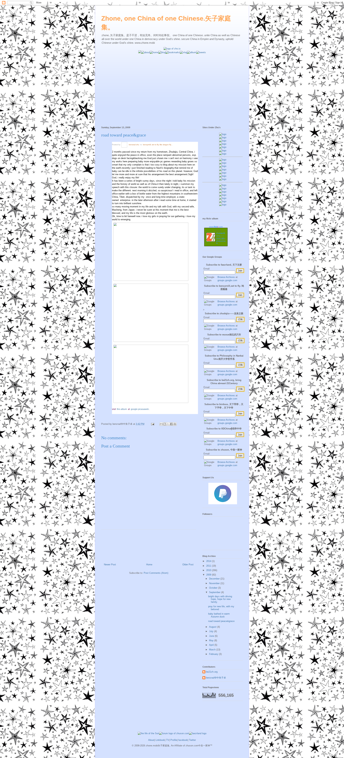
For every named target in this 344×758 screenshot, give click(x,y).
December (214, 578)
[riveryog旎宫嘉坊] (222, 153)
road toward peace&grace (123, 135)
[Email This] (161, 424)
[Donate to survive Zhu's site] (222, 503)
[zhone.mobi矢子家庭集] (222, 172)
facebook (183, 740)
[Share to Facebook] (171, 424)
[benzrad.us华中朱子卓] (222, 137)
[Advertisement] (172, 79)
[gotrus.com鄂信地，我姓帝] (222, 159)
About (151, 740)
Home (149, 564)
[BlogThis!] (164, 424)
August (213, 626)
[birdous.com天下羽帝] (222, 179)
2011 (209, 565)
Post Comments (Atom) (156, 573)
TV (167, 740)
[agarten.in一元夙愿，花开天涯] (222, 150)
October (213, 587)
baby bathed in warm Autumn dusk (219, 615)
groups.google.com (227, 280)
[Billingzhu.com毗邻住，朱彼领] (222, 163)
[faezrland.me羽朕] (222, 144)
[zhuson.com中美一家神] (222, 166)
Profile (173, 740)
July (211, 631)
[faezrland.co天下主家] (222, 188)
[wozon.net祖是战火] (222, 185)
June (212, 636)
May (211, 640)
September (215, 592)
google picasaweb (140, 409)
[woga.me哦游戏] (222, 195)
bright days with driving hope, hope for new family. (220, 599)
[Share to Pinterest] (175, 424)
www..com (216, 227)
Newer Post (110, 564)
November (214, 583)
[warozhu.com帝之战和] (222, 201)
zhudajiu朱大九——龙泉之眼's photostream (220, 238)
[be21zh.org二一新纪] (222, 134)
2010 (209, 570)
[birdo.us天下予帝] (222, 176)
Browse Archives (226, 277)
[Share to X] (168, 424)
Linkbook (160, 740)
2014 (209, 561)
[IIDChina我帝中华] (222, 169)
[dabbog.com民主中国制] (222, 191)
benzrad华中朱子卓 (216, 677)
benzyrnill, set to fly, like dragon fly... (158, 144)
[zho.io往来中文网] (222, 140)
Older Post (188, 564)
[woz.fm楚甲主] (222, 204)
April (211, 645)
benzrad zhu (134, 144)
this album (122, 409)
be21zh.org (212, 671)
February (214, 654)
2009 (209, 574)
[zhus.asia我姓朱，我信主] (222, 147)
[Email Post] (152, 424)
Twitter (192, 740)
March (212, 649)
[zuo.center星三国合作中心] (222, 198)
